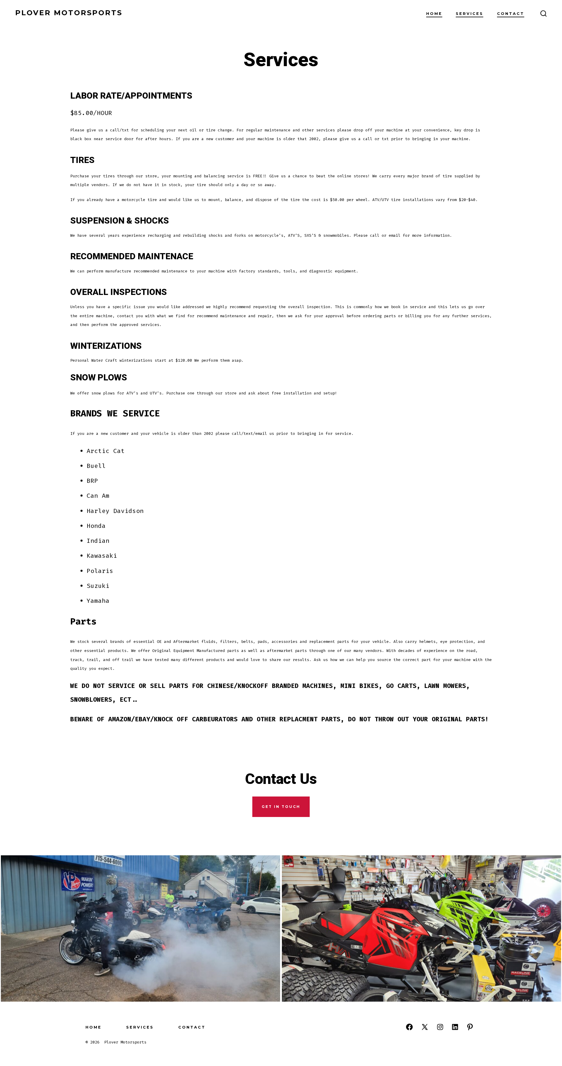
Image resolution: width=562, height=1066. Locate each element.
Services (469, 13)
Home (434, 13)
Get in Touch (281, 806)
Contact (510, 13)
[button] (140, 928)
